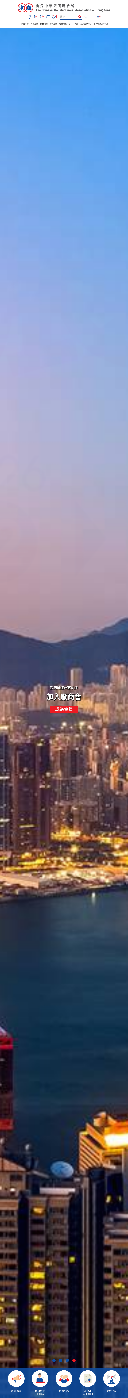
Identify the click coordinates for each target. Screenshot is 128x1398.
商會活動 (44, 24)
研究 (70, 24)
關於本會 (25, 24)
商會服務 (34, 24)
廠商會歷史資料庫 (101, 24)
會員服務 (53, 24)
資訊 (76, 24)
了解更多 (64, 709)
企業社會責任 (86, 24)
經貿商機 (63, 24)
